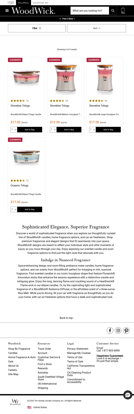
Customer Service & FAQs (49, 358)
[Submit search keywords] (113, 11)
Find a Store (45, 364)
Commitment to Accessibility (76, 381)
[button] (127, 394)
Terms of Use (74, 357)
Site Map (13, 374)
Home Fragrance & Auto (22, 357)
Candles (12, 353)
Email (100, 348)
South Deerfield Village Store (51, 378)
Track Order (44, 348)
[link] (67, 19)
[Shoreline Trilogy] (26, 96)
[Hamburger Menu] (7, 10)
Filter (34, 28)
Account (42, 353)
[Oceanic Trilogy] (26, 176)
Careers (12, 370)
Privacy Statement (77, 348)
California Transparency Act (81, 367)
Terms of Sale (75, 361)
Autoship (43, 372)
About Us (13, 365)
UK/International (47, 383)
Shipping (43, 388)
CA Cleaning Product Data (79, 374)
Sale (10, 361)
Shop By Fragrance (19, 348)
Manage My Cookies (79, 353)
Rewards (43, 368)
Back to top (66, 317)
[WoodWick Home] (23, 3)
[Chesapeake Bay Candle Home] (40, 3)
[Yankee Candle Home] (11, 3)
